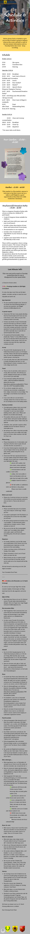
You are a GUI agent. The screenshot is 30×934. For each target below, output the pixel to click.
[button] (2, 2)
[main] (15, 18)
